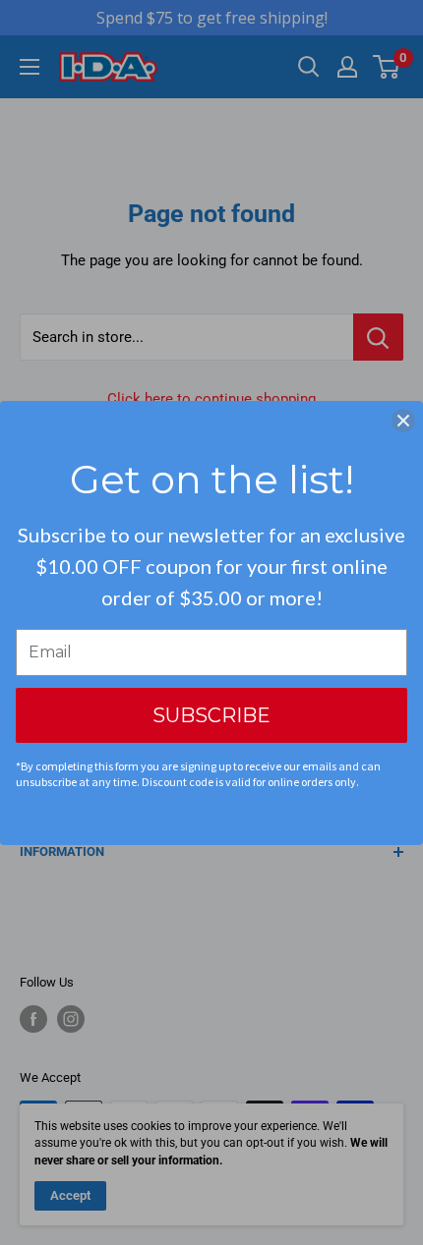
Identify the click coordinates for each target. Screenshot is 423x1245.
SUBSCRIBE (211, 715)
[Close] (403, 420)
